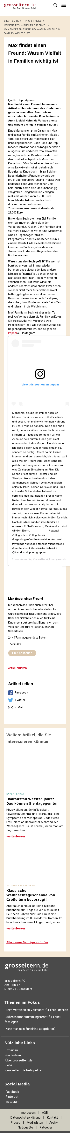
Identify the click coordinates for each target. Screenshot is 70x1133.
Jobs (8, 1065)
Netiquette (25, 1127)
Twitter (20, 700)
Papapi (12, 333)
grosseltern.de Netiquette (23, 1070)
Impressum (28, 1112)
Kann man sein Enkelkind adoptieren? (30, 1029)
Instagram (12, 1102)
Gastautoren (13, 1055)
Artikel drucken (17, 668)
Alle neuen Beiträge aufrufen (27, 942)
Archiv (53, 1122)
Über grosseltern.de (18, 1060)
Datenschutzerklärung (25, 1117)
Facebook (21, 692)
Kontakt (52, 1117)
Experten (11, 1050)
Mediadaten (35, 1122)
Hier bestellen (22, 653)
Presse (15, 1122)
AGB (45, 1112)
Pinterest (11, 1096)
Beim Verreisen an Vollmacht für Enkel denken (36, 1010)
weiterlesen (15, 836)
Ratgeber (45, 1127)
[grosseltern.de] (18, 8)
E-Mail (19, 707)
